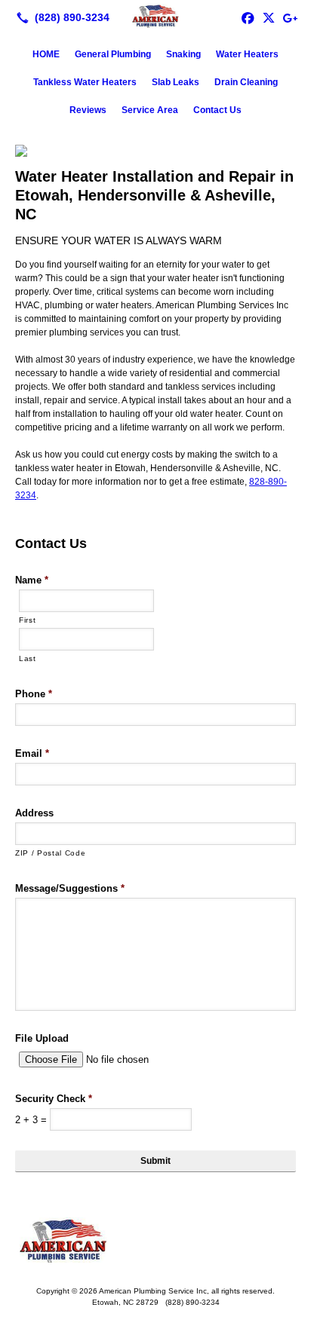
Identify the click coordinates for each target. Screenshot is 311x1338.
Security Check (53, 1099)
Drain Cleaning (246, 82)
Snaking (183, 54)
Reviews (87, 110)
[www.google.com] (289, 17)
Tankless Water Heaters (85, 82)
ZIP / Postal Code (50, 853)
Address (34, 813)
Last (27, 658)
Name (31, 580)
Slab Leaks (175, 82)
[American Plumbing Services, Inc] (155, 16)
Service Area (150, 110)
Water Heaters (247, 54)
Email (32, 753)
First (27, 620)
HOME (46, 54)
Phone (33, 694)
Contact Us (217, 110)
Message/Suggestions (70, 888)
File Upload (42, 1038)
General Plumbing (113, 54)
